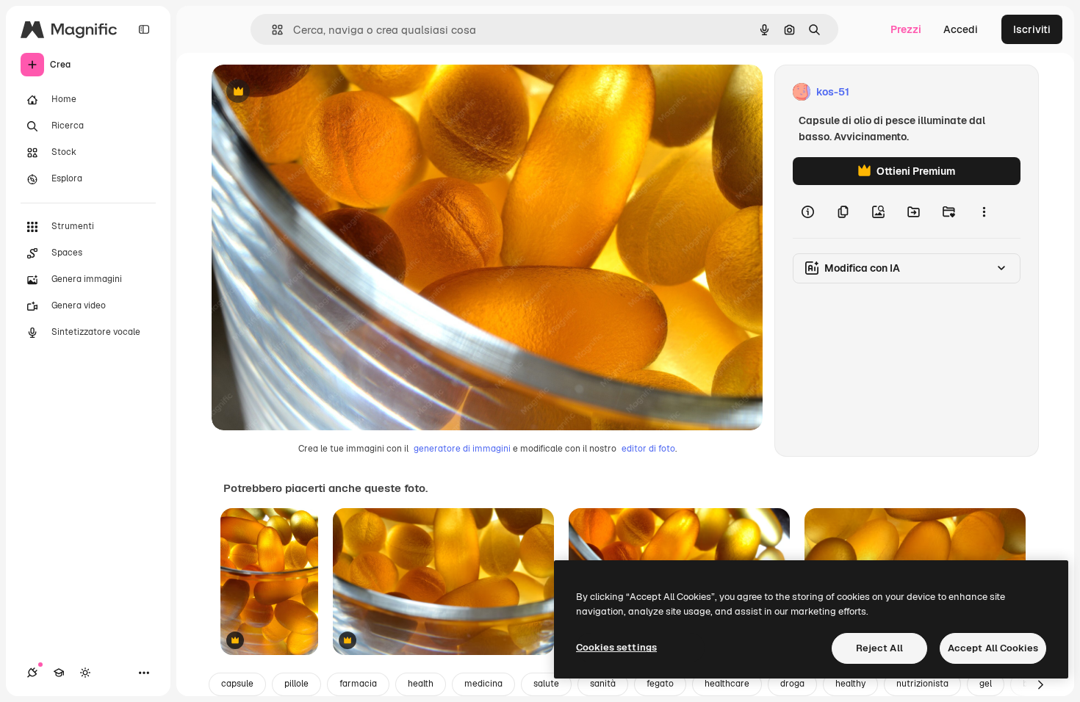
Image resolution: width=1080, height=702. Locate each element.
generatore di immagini (462, 449)
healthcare (727, 684)
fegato (660, 684)
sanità (603, 684)
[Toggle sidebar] (144, 29)
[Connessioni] (32, 672)
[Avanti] (1040, 684)
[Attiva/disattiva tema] (85, 672)
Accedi (960, 29)
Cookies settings (616, 647)
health (420, 684)
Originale (308, 92)
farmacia (358, 684)
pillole (296, 684)
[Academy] (59, 672)
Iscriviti (1032, 29)
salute (546, 684)
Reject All (879, 648)
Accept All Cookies (993, 648)
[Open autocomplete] (271, 29)
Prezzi (905, 29)
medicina (483, 684)
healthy (850, 684)
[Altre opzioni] (983, 211)
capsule (237, 684)
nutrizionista (922, 684)
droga (792, 684)
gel (985, 684)
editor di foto (648, 449)
